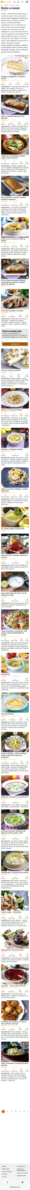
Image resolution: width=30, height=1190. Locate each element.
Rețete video (5, 1169)
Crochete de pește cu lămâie (12, 311)
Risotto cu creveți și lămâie (11, 410)
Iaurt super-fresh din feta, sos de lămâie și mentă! (14, 594)
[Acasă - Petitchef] (2, 5)
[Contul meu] (18, 2)
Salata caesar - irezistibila (11, 912)
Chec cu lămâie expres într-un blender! (12, 117)
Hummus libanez (7, 714)
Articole (4, 1177)
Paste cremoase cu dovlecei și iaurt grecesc (14, 1064)
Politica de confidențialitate (21, 1169)
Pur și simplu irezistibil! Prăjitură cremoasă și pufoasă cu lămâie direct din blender (13, 282)
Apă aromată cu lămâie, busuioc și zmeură (14, 556)
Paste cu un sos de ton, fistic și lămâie (13, 240)
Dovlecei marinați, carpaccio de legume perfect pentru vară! (13, 832)
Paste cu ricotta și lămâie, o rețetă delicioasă (14, 490)
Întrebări (4, 1174)
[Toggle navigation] (27, 2)
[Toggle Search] (22, 2)
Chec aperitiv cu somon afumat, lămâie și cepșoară (13, 198)
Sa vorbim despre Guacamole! (12, 529)
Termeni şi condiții (22, 1173)
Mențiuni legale (21, 1175)
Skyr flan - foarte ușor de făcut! (13, 986)
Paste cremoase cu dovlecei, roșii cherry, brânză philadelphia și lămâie (14, 633)
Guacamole (5, 674)
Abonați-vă (15, 344)
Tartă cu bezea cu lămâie (10, 370)
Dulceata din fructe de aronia (12, 950)
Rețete (4, 1166)
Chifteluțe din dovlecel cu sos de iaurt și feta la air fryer (13, 1023)
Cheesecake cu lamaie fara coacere (15, 872)
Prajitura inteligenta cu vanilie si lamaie (13, 77)
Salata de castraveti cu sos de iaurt (14, 797)
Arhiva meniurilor (7, 1171)
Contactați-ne (21, 1166)
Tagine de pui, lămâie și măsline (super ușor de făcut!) (13, 157)
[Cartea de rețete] (14, 2)
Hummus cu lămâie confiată (12, 449)
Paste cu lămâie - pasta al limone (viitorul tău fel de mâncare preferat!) (14, 755)
